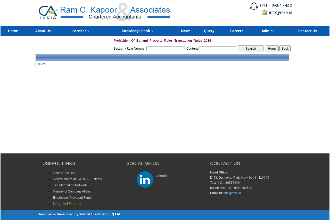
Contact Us (307, 31)
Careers (236, 31)
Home (13, 31)
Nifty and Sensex (67, 203)
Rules (42, 64)
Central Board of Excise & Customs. (78, 179)
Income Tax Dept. (65, 173)
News (185, 31)
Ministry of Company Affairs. (72, 191)
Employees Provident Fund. (72, 197)
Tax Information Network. (70, 185)
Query (209, 31)
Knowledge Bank (136, 31)
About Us (43, 31)
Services (79, 31)
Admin (268, 31)
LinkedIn (161, 175)
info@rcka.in (232, 193)
